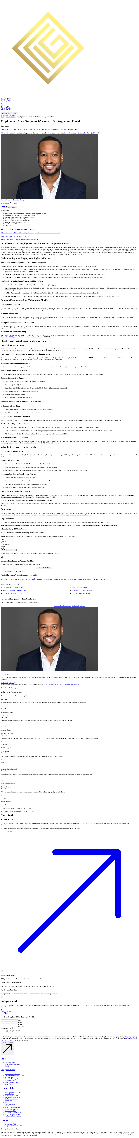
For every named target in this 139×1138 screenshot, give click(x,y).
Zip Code (21, 1026)
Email (20, 1022)
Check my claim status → (9, 550)
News (6, 1102)
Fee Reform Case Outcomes (13, 1116)
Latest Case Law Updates (79, 587)
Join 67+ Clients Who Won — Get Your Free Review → (18, 811)
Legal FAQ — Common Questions (82, 590)
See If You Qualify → (78, 606)
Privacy (7, 1066)
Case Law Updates (10, 1111)
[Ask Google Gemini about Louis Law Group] (7, 101)
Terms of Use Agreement (8, 1040)
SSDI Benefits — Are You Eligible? (13, 587)
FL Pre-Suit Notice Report (12, 1114)
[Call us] (15, 683)
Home (2, 117)
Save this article (12, 207)
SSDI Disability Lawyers (12, 1097)
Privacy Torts (8, 1084)
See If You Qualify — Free (9, 113)
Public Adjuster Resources (12, 1107)
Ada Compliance (10, 1062)
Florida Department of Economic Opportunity (33, 503)
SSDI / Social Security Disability (14, 1075)
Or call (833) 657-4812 (8, 115)
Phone (20, 1024)
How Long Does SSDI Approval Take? (14, 590)
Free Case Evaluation (7, 1042)
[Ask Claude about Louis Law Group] (9, 101)
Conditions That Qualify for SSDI (13, 593)
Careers (7, 1106)
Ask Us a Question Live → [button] (62, 606)
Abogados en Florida (11, 1124)
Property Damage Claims (12, 1074)
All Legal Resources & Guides (81, 593)
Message (3, 1035)
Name (20, 1020)
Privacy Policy (130, 1038)
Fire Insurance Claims (11, 1082)
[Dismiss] (98, 133)
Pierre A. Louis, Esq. (7, 674)
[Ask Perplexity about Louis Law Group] (4, 101)
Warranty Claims (10, 1080)
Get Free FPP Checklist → (43, 568)
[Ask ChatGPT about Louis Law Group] (2, 101)
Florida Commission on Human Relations (122, 503)
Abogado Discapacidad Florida (14, 1126)
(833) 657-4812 (75, 684)
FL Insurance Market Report (13, 1112)
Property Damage (11, 117)
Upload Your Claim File (12, 1109)
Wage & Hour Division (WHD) (61, 503)
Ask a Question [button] (64, 684)
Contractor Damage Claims (13, 1079)
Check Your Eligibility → (52, 684)
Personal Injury (9, 1077)
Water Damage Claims (11, 1095)
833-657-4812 (7, 1011)
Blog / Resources (10, 1104)
